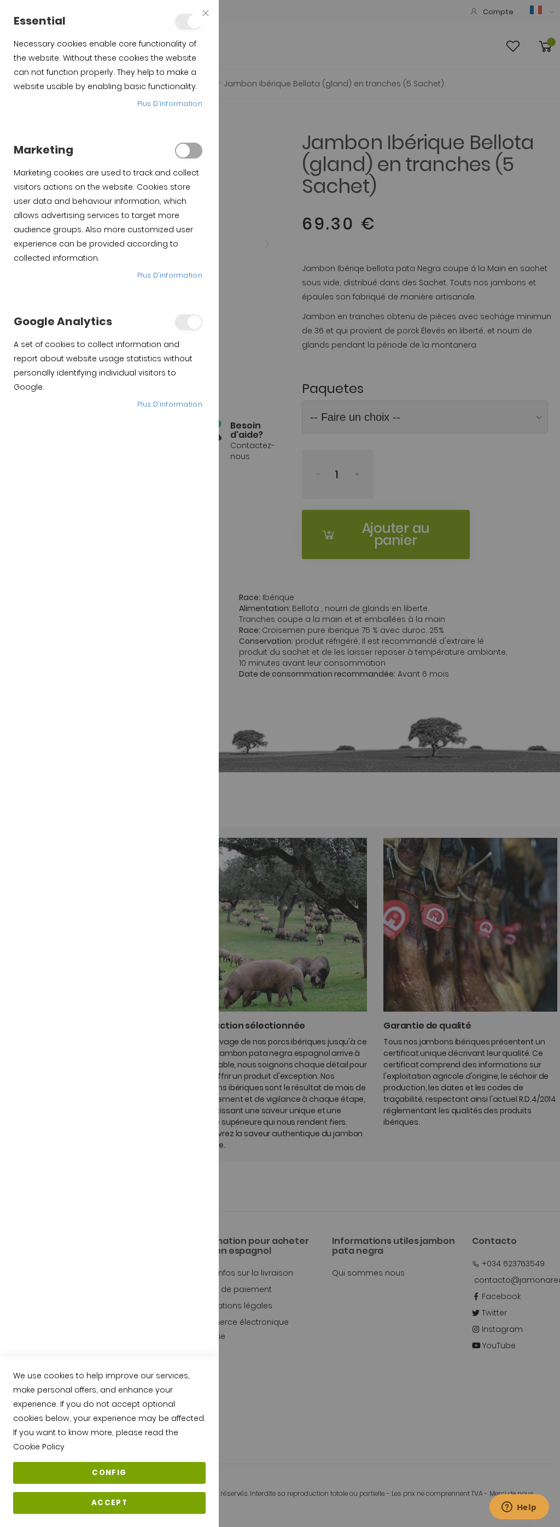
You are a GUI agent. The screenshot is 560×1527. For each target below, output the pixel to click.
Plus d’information (169, 103)
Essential (188, 22)
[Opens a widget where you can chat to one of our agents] (519, 1508)
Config (109, 1472)
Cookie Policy (39, 1446)
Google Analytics (188, 322)
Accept (109, 1502)
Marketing (188, 150)
